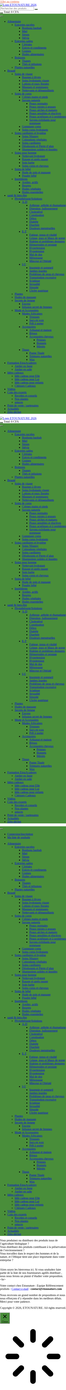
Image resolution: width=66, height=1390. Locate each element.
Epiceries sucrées (24, 24)
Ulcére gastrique (38, 290)
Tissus (25, 349)
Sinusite (33, 287)
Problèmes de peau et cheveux (46, 274)
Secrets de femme (25, 300)
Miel (24, 31)
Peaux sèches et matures (43, 110)
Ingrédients (21, 179)
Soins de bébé (23, 169)
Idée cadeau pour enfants (29, 382)
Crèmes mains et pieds (35, 96)
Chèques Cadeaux (25, 385)
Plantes (19, 293)
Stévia (25, 37)
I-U (24, 264)
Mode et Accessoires (26, 310)
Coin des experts (17, 392)
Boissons (20, 57)
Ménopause (36, 257)
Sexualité (34, 284)
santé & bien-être (17, 195)
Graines (26, 51)
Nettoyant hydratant (33, 156)
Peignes (41, 339)
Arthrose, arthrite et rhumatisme (47, 205)
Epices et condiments (34, 47)
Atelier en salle (23, 369)
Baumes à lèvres (31, 77)
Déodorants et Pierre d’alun (38, 146)
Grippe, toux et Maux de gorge (47, 238)
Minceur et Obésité (40, 261)
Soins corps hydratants (35, 129)
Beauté (11, 70)
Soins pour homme (25, 152)
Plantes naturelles (25, 67)
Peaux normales (38, 103)
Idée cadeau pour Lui (27, 379)
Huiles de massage (25, 297)
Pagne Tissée (36, 353)
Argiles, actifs (30, 182)
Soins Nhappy (30, 136)
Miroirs (41, 346)
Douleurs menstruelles (42, 228)
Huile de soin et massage (36, 172)
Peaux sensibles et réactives (45, 113)
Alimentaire (14, 21)
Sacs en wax (36, 320)
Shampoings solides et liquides (39, 149)
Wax (32, 359)
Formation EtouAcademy (22, 362)
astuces (19, 402)
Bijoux (33, 333)
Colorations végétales (34, 139)
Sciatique (34, 280)
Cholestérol (36, 211)
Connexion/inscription (20, 834)
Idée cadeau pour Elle (27, 375)
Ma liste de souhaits (18, 837)
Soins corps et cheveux (35, 165)
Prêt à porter (36, 323)
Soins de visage (24, 73)
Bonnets (41, 343)
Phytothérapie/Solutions (28, 198)
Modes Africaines (32, 313)
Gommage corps (31, 126)
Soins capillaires (31, 142)
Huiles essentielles (32, 192)
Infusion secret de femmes (37, 307)
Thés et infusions (32, 64)
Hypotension (36, 251)
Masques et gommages (35, 87)
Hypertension (37, 247)
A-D (24, 202)
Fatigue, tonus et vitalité (43, 234)
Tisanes (26, 60)
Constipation (36, 215)
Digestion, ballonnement (43, 208)
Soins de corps (23, 93)
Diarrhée (34, 224)
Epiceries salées (24, 41)
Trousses (34, 316)
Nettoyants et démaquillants (38, 90)
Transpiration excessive (42, 277)
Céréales (27, 44)
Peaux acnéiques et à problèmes (47, 116)
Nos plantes (21, 398)
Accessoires (29, 326)
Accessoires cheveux (41, 336)
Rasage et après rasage (35, 159)
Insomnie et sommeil (41, 267)
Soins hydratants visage (35, 80)
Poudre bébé (29, 175)
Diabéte (33, 221)
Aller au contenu (9, 1)
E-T (24, 231)
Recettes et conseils (26, 395)
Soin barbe (28, 162)
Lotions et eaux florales (35, 83)
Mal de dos (35, 254)
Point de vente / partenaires (22, 405)
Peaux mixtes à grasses (42, 106)
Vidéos (11, 389)
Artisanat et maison (40, 330)
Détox (32, 218)
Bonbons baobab (32, 28)
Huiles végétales (31, 188)
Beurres (26, 185)
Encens (26, 303)
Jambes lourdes (38, 270)
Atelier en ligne (23, 366)
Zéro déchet (14, 412)
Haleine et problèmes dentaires (47, 241)
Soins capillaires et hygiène (30, 133)
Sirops (25, 34)
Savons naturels (31, 100)
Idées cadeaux (15, 372)
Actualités (13, 408)
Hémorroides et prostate (43, 244)
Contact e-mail (20, 1288)
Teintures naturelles (40, 356)
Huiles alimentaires (33, 54)
